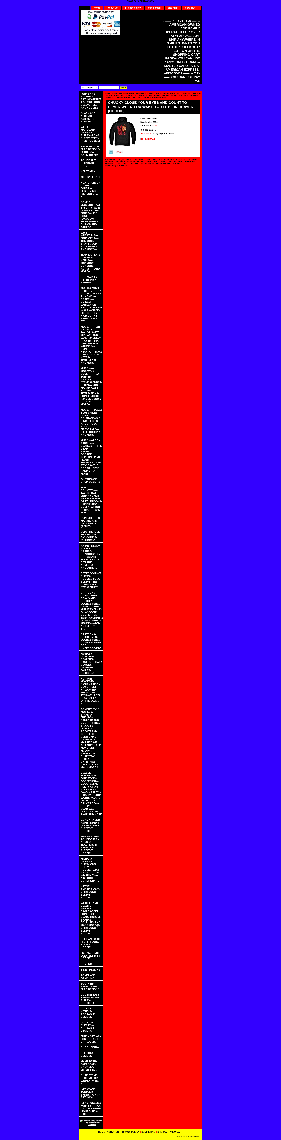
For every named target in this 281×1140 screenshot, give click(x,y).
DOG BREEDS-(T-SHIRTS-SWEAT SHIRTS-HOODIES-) (91, 998)
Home (107, 93)
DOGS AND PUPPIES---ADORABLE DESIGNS (88, 1026)
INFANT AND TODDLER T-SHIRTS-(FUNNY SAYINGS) (90, 1093)
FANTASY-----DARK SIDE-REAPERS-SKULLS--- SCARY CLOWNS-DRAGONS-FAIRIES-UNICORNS (91, 663)
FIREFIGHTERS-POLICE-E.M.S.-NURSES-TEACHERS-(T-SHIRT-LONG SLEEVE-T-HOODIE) (90, 845)
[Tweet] (111, 153)
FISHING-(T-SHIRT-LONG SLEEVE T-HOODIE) (91, 955)
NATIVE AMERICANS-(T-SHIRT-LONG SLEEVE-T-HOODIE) (90, 892)
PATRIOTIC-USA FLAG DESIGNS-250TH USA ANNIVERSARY (90, 150)
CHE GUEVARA (90, 1047)
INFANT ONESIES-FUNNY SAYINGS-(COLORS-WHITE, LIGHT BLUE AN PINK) (91, 1108)
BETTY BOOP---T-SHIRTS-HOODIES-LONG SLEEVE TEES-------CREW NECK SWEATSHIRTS (91, 580)
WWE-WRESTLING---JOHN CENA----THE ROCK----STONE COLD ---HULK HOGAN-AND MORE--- (90, 241)
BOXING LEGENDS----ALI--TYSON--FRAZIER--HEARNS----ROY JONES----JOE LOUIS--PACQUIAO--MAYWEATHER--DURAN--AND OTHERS (91, 214)
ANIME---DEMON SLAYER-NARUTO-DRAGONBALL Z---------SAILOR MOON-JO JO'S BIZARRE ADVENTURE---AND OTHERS (91, 556)
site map (173, 7)
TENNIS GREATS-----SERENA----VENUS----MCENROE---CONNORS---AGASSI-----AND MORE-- (91, 263)
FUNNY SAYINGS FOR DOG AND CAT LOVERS (91, 1039)
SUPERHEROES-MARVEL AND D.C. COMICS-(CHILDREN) (90, 535)
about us (113, 7)
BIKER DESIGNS (90, 969)
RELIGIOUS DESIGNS (87, 1054)
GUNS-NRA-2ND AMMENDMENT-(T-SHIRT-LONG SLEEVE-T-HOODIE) (90, 825)
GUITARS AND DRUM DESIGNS (90, 480)
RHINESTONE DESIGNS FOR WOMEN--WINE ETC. (90, 1079)
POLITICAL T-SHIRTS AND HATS (88, 163)
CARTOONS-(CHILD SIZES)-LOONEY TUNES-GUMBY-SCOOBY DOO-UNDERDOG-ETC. (91, 641)
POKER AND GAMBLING (88, 976)
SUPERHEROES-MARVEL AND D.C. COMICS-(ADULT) (90, 522)
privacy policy (133, 7)
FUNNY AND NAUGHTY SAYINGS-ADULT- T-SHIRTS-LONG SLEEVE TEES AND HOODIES (91, 100)
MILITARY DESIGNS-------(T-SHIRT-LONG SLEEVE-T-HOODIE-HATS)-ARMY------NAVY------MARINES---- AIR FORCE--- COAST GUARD (91, 869)
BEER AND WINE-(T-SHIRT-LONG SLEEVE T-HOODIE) (91, 943)
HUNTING (86, 964)
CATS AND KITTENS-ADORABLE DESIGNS (88, 1012)
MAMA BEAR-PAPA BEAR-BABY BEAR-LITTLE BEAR (89, 1065)
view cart (190, 7)
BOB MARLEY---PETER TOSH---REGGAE (90, 280)
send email (154, 7)
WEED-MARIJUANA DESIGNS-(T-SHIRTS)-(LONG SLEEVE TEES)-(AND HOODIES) (90, 134)
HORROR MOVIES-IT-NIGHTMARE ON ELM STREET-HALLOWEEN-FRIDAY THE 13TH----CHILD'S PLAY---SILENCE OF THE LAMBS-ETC (90, 691)
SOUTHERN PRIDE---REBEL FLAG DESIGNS (90, 986)
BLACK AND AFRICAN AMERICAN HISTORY (88, 117)
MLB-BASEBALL (90, 177)
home (97, 7)
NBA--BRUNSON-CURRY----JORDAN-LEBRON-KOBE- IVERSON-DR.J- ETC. (91, 189)
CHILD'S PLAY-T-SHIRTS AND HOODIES (150, 95)
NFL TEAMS (88, 171)
